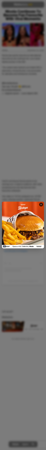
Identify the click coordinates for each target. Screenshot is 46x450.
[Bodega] (23, 225)
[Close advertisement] (41, 204)
